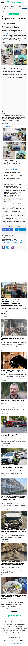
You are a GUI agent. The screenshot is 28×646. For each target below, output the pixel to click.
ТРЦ (21, 240)
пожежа (4, 242)
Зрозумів (14, 14)
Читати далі (13, 611)
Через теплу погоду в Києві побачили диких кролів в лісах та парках (13, 22)
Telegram (21, 229)
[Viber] (12, 247)
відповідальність (14, 242)
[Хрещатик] (14, 2)
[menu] (2, 2)
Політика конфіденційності (11, 640)
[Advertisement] (14, 95)
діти (8, 242)
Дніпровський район (13, 240)
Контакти (22, 640)
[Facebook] (3, 247)
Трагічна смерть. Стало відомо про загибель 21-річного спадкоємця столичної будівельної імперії (14, 18)
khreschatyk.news (16, 643)
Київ (6, 240)
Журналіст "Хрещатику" (12, 33)
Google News (8, 229)
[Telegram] (7, 247)
